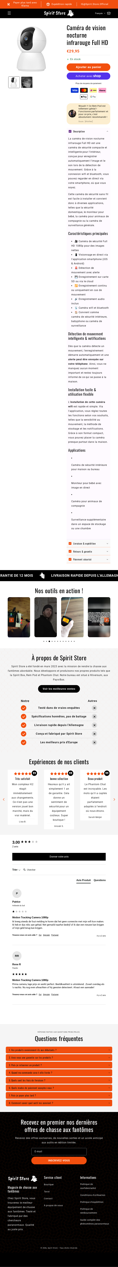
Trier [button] (15, 869)
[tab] (43, 641)
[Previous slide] (11, 620)
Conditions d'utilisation (92, 1195)
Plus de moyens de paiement (89, 83)
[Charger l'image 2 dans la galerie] (26, 82)
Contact (48, 1198)
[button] (9, 13)
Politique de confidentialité (88, 1186)
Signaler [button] (46, 935)
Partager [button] (55, 935)
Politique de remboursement (88, 1211)
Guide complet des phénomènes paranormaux (94, 1222)
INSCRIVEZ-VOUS (59, 1160)
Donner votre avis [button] (59, 856)
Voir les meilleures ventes (59, 688)
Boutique (49, 1184)
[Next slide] (106, 620)
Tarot (47, 1191)
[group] (59, 842)
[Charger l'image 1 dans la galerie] (14, 82)
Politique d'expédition (92, 1202)
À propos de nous (53, 1205)
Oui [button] (40, 935)
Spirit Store (53, 1248)
